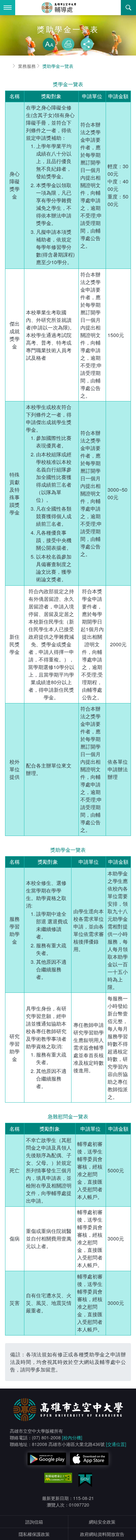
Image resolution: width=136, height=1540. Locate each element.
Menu (7, 7)
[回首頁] (68, 7)
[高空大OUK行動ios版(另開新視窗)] (89, 1459)
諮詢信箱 (34, 1522)
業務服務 (27, 66)
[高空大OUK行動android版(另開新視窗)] (47, 1459)
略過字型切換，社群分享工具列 (68, 31)
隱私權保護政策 (34, 1534)
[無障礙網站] (58, 1478)
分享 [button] (87, 44)
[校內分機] (72, 1437)
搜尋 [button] (128, 7)
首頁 (7, 66)
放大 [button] (49, 44)
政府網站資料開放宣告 (102, 1534)
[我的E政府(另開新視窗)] (85, 1480)
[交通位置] (116, 1444)
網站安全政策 (102, 1522)
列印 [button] (68, 44)
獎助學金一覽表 (57, 66)
